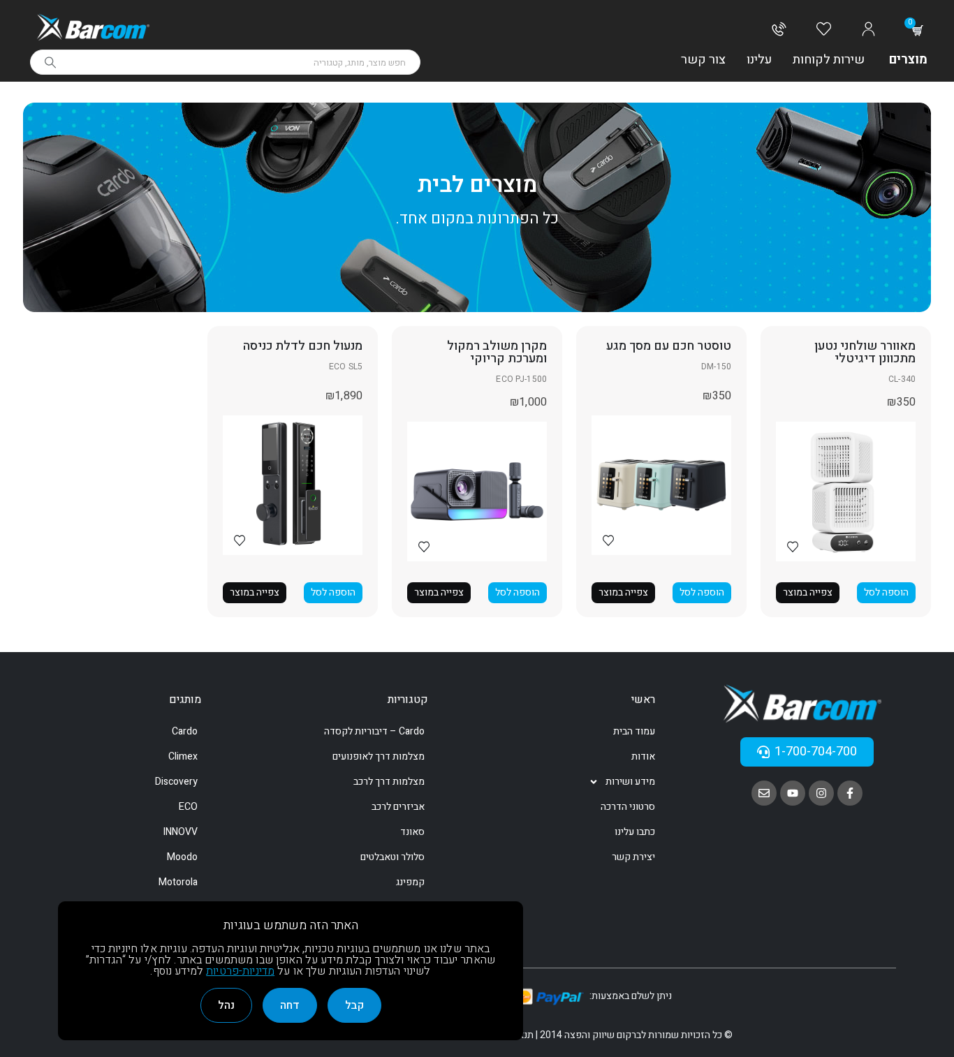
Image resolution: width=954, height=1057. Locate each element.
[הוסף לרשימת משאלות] (792, 546)
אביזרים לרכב (398, 806)
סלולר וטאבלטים (392, 857)
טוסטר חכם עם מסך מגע (668, 346)
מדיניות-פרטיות (240, 971)
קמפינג (410, 882)
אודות (643, 756)
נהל (226, 1005)
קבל (354, 1005)
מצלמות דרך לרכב (389, 781)
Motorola (178, 882)
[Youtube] (792, 793)
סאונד (412, 832)
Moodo (182, 857)
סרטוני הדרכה (628, 806)
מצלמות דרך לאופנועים (378, 756)
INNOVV (180, 832)
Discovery (176, 781)
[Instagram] (821, 793)
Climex (183, 756)
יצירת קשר (633, 857)
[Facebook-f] (850, 793)
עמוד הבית (634, 731)
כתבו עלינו (635, 832)
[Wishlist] (823, 30)
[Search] (50, 62)
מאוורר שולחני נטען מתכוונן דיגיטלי (865, 352)
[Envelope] (764, 793)
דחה (290, 1005)
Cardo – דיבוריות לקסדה (374, 731)
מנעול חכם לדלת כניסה (302, 346)
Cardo (185, 731)
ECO (188, 806)
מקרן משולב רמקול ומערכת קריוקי (497, 352)
